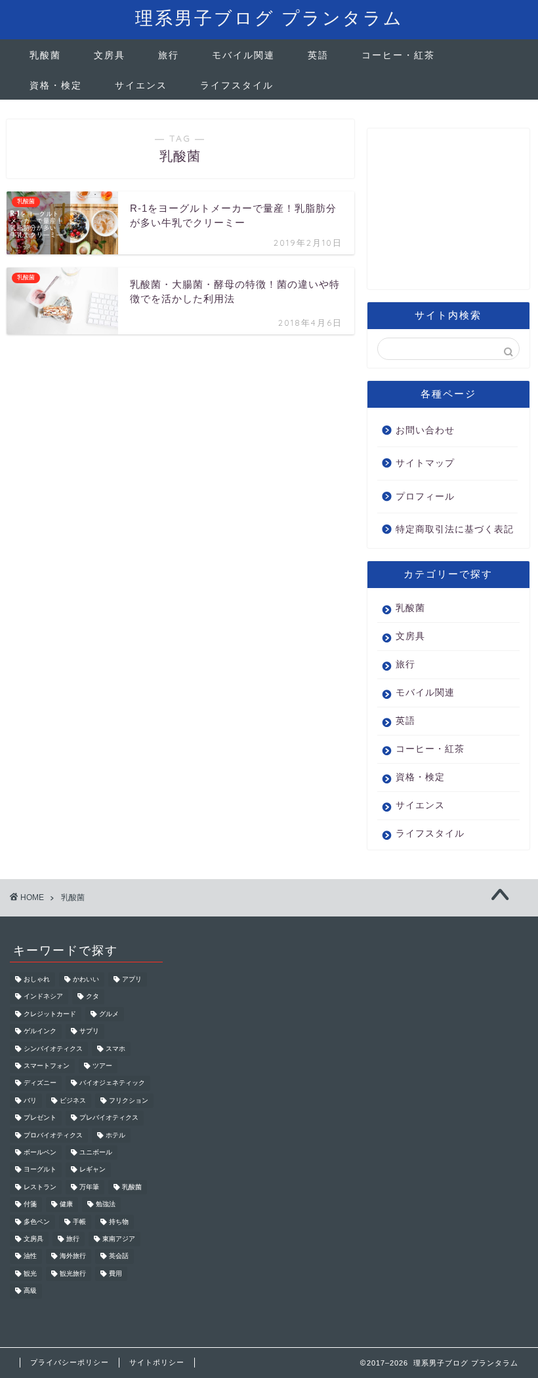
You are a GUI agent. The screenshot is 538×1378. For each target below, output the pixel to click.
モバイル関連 (243, 55)
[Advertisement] (448, 213)
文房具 (109, 55)
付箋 (30, 1204)
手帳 (79, 1221)
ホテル (115, 1135)
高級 (30, 1291)
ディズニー (40, 1083)
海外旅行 (73, 1256)
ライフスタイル (237, 85)
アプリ (132, 979)
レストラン (40, 1187)
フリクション (128, 1100)
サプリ (89, 1031)
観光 (30, 1273)
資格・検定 (56, 85)
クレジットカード (50, 1013)
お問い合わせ (425, 430)
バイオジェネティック (112, 1083)
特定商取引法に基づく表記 (455, 529)
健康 (66, 1204)
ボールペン (40, 1152)
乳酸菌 (45, 55)
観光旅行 (73, 1273)
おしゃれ (37, 979)
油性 (30, 1256)
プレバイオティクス (108, 1118)
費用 (115, 1273)
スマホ (115, 1048)
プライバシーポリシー (69, 1362)
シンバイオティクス (53, 1048)
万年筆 (89, 1187)
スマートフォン (47, 1065)
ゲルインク (40, 1031)
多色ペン (37, 1221)
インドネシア (43, 996)
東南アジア (118, 1238)
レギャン (92, 1169)
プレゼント (40, 1118)
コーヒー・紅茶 (398, 55)
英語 (318, 55)
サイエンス (141, 85)
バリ (30, 1100)
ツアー (102, 1065)
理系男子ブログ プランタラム (269, 18)
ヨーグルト (40, 1169)
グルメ (109, 1013)
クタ (92, 996)
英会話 (119, 1256)
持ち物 (119, 1221)
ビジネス (73, 1100)
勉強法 (105, 1204)
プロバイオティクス (53, 1135)
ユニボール (95, 1152)
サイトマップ (425, 463)
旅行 (168, 55)
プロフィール (425, 497)
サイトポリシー (156, 1362)
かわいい (86, 979)
